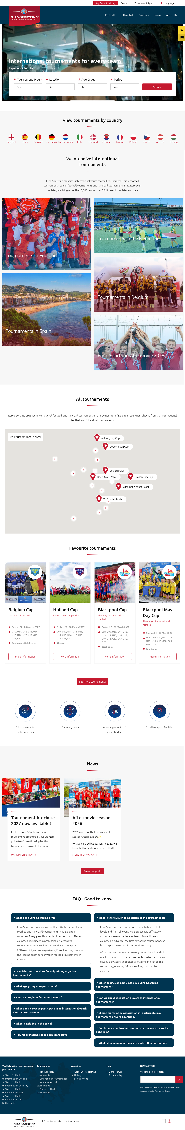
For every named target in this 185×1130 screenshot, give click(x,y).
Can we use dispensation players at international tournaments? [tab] (128, 999)
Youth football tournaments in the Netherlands (12, 1099)
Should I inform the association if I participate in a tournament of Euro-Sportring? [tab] (128, 1014)
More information (25, 656)
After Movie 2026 (138, 342)
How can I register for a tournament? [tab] (39, 997)
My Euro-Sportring (105, 3)
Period (118, 79)
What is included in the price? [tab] (34, 1023)
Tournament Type (28, 79)
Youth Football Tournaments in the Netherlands (138, 225)
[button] (99, 499)
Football (110, 15)
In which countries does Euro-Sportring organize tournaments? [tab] (44, 973)
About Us (171, 15)
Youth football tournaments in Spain (13, 1090)
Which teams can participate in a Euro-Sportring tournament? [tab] (127, 984)
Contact (125, 3)
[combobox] (28, 86)
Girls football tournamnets (53, 1078)
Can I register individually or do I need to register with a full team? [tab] (132, 1029)
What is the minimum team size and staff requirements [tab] (133, 1043)
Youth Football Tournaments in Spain (46, 309)
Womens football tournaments (47, 1083)
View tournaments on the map (95, 103)
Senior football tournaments (46, 1090)
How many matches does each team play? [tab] (41, 1034)
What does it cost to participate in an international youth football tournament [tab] (50, 1010)
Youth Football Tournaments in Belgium (138, 284)
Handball (128, 15)
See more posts (92, 871)
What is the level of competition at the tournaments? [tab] (132, 917)
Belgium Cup (21, 609)
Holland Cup (65, 609)
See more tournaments (92, 681)
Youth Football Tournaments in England (46, 234)
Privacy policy (115, 1075)
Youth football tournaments (45, 1073)
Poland (133, 142)
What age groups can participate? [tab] (36, 986)
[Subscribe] (179, 1079)
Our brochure (115, 1071)
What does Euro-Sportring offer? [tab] (36, 917)
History (78, 1075)
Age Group (89, 79)
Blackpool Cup (112, 609)
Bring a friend (81, 1078)
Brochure (144, 15)
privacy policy (175, 1087)
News (158, 15)
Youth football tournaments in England (14, 1076)
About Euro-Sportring (85, 1071)
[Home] (24, 16)
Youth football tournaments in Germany (15, 1083)
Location (54, 79)
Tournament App (143, 3)
